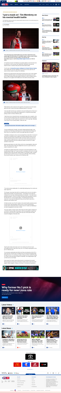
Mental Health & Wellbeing (21, 380)
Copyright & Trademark (40, 390)
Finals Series (27, 4)
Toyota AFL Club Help (20, 382)
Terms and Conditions (26, 390)
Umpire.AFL (33, 382)
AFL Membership (34, 386)
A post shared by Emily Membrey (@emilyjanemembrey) (20, 242)
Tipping (47, 4)
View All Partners (30, 369)
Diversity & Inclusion (20, 384)
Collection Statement (13, 381)
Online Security (47, 390)
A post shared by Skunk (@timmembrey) (21, 183)
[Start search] (53, 4)
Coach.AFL (33, 380)
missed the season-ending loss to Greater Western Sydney (24, 68)
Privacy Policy (9, 381)
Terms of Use (6, 381)
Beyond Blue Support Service (23, 58)
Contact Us (19, 386)
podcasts (46, 73)
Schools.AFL (33, 384)
